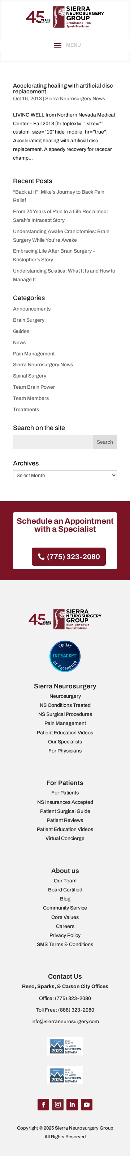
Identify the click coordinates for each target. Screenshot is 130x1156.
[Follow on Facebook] (43, 1104)
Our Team (65, 880)
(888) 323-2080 (76, 1010)
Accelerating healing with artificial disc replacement (63, 88)
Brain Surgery (28, 320)
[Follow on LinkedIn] (72, 1104)
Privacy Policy (65, 935)
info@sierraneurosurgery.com (65, 1021)
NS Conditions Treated (65, 705)
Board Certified (65, 890)
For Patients (65, 793)
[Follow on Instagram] (58, 1104)
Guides (21, 331)
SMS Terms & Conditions (65, 944)
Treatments (26, 409)
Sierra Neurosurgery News (75, 98)
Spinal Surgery (29, 376)
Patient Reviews (65, 820)
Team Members (31, 398)
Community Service (65, 908)
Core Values (65, 917)
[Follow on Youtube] (86, 1104)
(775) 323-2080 (73, 557)
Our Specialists (65, 741)
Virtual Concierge (65, 838)
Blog (65, 899)
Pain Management (34, 353)
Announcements (32, 309)
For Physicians (65, 751)
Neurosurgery (65, 696)
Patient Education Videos (65, 732)
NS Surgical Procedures (65, 714)
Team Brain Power (34, 387)
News (19, 342)
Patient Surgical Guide (65, 811)
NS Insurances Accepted (65, 802)
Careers (65, 926)
